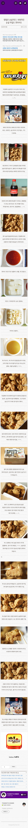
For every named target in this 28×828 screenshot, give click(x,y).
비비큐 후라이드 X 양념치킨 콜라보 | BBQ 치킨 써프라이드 (13, 781)
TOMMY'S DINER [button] (14, 7)
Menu (3, 3)
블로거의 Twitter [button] (25, 3)
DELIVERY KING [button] (4, 27)
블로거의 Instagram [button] (16, 3)
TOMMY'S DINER (8, 803)
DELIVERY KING (5, 773)
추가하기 (24, 794)
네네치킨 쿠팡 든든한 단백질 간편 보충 (12, 37)
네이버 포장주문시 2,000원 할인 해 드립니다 (13, 50)
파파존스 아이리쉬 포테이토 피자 (8, 787)
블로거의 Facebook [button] (20, 3)
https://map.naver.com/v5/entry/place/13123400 (12, 46)
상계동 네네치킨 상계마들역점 (10, 48)
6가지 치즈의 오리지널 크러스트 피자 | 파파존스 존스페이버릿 (14, 778)
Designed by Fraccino (14, 824)
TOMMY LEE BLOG (7, 808)
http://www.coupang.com (8, 34)
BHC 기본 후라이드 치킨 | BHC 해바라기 (9, 784)
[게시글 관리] (8, 767)
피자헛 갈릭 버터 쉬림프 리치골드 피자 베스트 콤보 (12, 775)
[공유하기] (6, 767)
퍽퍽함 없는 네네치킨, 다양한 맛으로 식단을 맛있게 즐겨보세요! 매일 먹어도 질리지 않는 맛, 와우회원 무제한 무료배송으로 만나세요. (13, 40)
